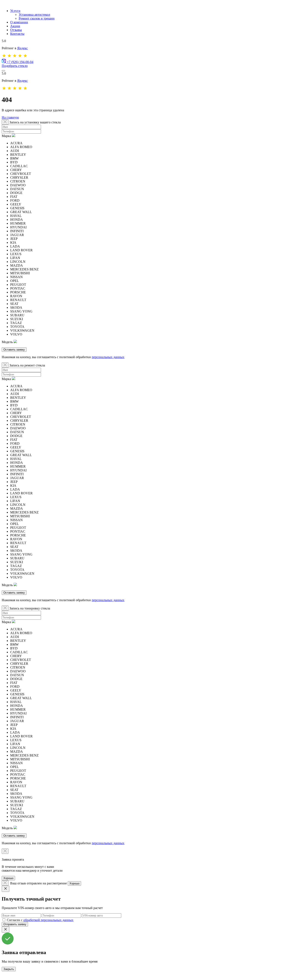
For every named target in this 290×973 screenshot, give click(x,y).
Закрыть (8, 969)
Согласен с (40, 920)
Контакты (17, 33)
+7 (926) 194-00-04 (20, 62)
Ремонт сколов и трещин (37, 18)
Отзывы (16, 30)
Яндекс (22, 48)
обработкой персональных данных (48, 920)
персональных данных (108, 357)
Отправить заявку (14, 924)
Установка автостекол (34, 14)
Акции (15, 26)
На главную (10, 117)
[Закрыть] (5, 889)
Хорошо (8, 878)
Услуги (15, 11)
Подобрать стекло (15, 66)
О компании (19, 22)
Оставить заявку (14, 349)
